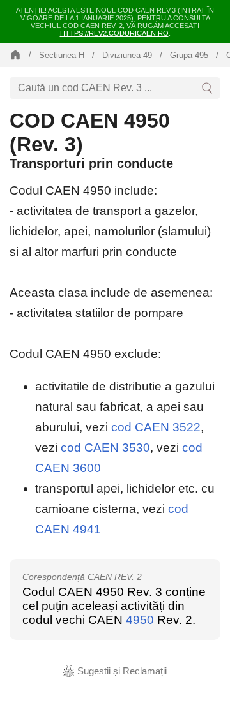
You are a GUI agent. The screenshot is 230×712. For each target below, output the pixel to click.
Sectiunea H (61, 55)
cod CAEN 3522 (156, 427)
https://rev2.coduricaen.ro (114, 33)
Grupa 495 (189, 55)
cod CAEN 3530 (105, 447)
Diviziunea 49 (127, 55)
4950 (140, 620)
